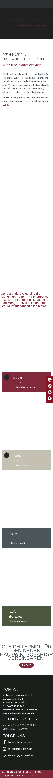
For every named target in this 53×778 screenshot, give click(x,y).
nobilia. (6, 105)
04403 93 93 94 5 (15, 706)
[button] (50, 4)
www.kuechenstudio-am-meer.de (18, 713)
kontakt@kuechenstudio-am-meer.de (20, 709)
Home (10, 26)
